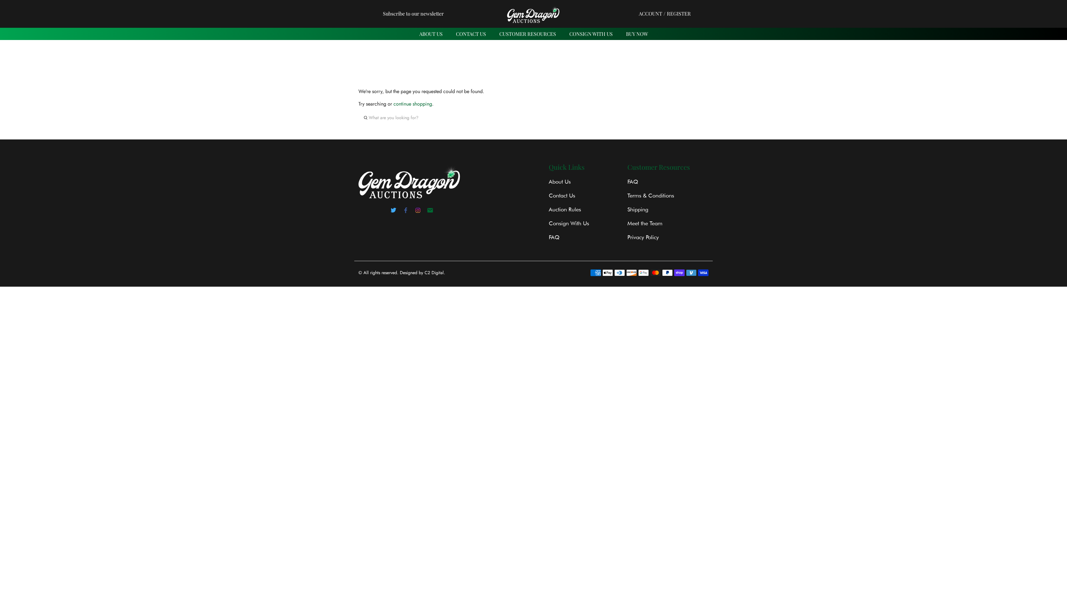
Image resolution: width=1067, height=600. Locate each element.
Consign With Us (591, 34)
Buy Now (637, 34)
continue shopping (412, 104)
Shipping (637, 209)
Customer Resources (527, 34)
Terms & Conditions (650, 195)
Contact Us (562, 195)
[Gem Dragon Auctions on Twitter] (393, 212)
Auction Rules (565, 209)
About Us (431, 34)
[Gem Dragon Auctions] (533, 13)
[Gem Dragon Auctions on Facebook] (405, 212)
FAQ (554, 237)
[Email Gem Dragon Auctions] (430, 212)
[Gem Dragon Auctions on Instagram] (418, 212)
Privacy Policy (643, 237)
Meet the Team (644, 223)
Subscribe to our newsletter (413, 13)
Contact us (471, 34)
